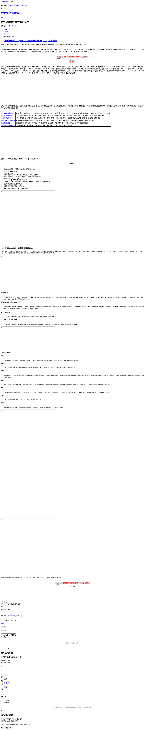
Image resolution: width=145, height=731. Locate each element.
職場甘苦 (14, 26)
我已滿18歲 (4, 727)
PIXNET (60, 707)
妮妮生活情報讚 (10, 13)
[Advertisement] (72, 88)
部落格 (6, 31)
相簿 (5, 29)
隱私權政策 (82, 707)
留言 (13, 616)
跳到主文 (3, 17)
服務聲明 (88, 707)
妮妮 (2, 606)
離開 (10, 727)
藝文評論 (13, 620)
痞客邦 (10, 616)
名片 (5, 33)
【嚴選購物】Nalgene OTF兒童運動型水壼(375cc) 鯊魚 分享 (30, 41)
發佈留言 (3, 637)
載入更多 (3, 626)
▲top (2, 623)
